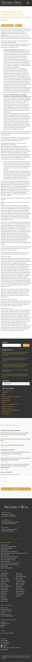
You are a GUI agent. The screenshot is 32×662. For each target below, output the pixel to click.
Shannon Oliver (19, 575)
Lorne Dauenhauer (5, 580)
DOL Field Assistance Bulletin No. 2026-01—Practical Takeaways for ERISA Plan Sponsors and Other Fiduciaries (16, 354)
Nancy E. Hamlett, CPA (6, 586)
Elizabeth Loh (4, 598)
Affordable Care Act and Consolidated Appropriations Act (14, 553)
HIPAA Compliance (7, 408)
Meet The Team (4, 608)
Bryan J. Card (4, 576)
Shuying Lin (3, 596)
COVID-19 (4, 393)
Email (6, 640)
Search (26, 345)
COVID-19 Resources (5, 623)
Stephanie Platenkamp (21, 576)
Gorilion (4, 658)
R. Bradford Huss (5, 590)
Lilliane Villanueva (20, 591)
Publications (3, 625)
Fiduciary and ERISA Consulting (10, 404)
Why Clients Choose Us (6, 609)
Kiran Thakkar (19, 588)
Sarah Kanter (4, 593)
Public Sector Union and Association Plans (10, 563)
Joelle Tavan (19, 586)
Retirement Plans (6, 412)
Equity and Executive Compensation (11, 396)
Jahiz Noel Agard (5, 573)
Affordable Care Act (7, 391)
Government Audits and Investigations (9, 556)
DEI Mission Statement (6, 614)
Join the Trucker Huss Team (7, 633)
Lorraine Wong (19, 594)
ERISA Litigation (6, 398)
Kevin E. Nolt (19, 573)
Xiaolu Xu (18, 596)
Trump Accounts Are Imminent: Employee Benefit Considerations (15, 370)
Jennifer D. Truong (20, 590)
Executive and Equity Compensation (9, 551)
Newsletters (3, 622)
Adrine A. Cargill (4, 578)
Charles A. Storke (20, 585)
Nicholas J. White (20, 593)
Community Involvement (6, 611)
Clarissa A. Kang (4, 591)
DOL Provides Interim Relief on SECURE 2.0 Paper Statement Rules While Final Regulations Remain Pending (15, 375)
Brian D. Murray (4, 601)
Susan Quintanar (20, 580)
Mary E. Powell (19, 578)
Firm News (3, 613)
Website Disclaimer (24, 657)
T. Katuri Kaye (4, 594)
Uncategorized (6, 414)
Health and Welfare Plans (8, 406)
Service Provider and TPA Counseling (9, 564)
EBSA (3, 395)
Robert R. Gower (4, 585)
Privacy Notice (16, 657)
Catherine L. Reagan (20, 581)
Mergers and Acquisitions (7, 568)
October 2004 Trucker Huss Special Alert (18, 35)
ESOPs (4, 402)
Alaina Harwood (4, 588)
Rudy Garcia (3, 583)
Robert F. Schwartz (20, 583)
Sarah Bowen (4, 575)
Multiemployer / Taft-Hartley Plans (11, 410)
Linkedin (4, 646)
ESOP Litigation (6, 400)
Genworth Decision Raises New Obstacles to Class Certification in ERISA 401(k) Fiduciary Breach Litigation (15, 359)
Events (2, 627)
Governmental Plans (5, 561)
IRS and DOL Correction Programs (8, 558)
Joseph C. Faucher (5, 581)
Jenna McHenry (4, 599)
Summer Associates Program (7, 616)
